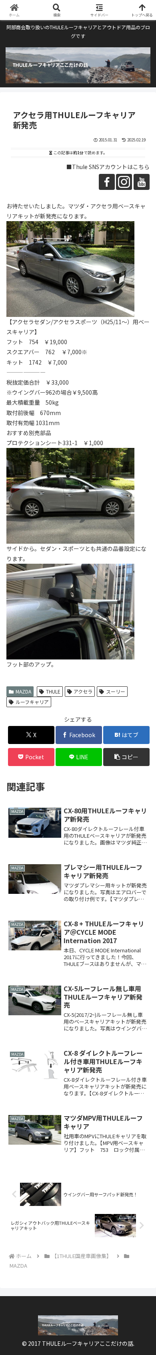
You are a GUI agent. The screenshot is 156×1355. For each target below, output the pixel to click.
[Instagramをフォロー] (124, 182)
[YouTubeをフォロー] (142, 182)
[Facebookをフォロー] (107, 182)
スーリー (115, 691)
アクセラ (83, 691)
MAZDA (23, 691)
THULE (53, 691)
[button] (126, 757)
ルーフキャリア (32, 701)
